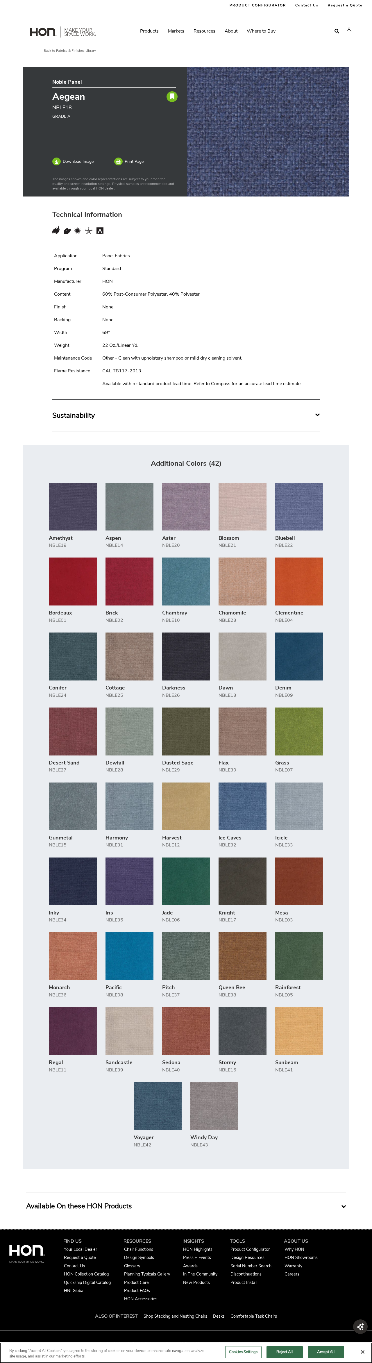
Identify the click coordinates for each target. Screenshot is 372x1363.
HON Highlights (197, 1249)
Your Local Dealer (80, 1249)
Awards (190, 1266)
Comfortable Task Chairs (253, 1316)
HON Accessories (140, 1299)
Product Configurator (250, 1249)
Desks (219, 1316)
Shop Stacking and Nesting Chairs (175, 1316)
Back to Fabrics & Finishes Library (70, 50)
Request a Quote (345, 5)
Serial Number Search (250, 1266)
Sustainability (73, 415)
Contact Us (307, 5)
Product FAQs (137, 1291)
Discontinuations (246, 1274)
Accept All (325, 1352)
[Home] (62, 33)
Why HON (294, 1249)
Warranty (293, 1266)
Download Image (78, 161)
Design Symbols (139, 1257)
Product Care (136, 1282)
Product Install (243, 1282)
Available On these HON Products (79, 1206)
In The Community (200, 1274)
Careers (292, 1274)
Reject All (284, 1352)
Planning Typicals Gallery (147, 1274)
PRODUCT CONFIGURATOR (258, 5)
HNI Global (74, 1291)
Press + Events (197, 1257)
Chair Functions (138, 1249)
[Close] (362, 1352)
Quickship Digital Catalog (87, 1282)
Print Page (134, 161)
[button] (349, 30)
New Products (196, 1282)
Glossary (132, 1266)
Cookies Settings (243, 1352)
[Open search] (337, 31)
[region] (186, 1352)
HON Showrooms (301, 1257)
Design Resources (247, 1257)
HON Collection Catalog (86, 1274)
